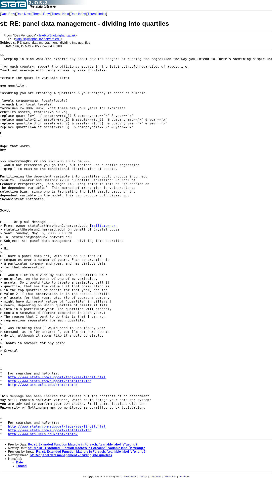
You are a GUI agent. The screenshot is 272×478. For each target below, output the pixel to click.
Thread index (96, 14)
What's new (170, 476)
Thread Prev (41, 14)
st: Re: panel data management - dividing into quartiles (71, 455)
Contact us (156, 476)
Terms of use (130, 476)
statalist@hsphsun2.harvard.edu (38, 39)
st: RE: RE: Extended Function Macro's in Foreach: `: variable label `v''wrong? (86, 448)
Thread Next (60, 14)
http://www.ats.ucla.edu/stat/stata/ (43, 385)
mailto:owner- (104, 226)
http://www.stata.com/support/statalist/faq (50, 381)
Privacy (143, 476)
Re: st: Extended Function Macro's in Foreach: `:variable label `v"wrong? (82, 444)
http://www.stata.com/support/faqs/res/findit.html (57, 377)
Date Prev (8, 14)
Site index (184, 476)
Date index (78, 14)
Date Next (24, 14)
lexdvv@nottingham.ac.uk (57, 35)
